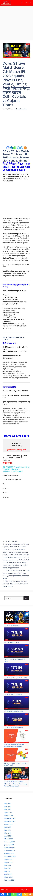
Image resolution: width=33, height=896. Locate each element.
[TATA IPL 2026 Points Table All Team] (16, 651)
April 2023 (8, 836)
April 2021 (8, 874)
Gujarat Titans (20, 549)
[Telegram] (21, 147)
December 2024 (9, 818)
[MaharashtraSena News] (6, 3)
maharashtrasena (12, 560)
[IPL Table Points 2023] (16, 634)
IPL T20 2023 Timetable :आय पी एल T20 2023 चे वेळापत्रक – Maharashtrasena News (16, 469)
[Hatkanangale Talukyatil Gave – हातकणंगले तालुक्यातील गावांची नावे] (16, 736)
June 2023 (7, 830)
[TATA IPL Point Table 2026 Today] (16, 670)
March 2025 (8, 815)
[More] (25, 147)
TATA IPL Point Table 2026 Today (15, 678)
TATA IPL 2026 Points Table (13, 728)
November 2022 (10, 851)
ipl (19, 557)
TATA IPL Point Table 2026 (13, 694)
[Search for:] (14, 598)
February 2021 (9, 880)
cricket (7, 544)
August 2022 (8, 859)
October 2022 (9, 854)
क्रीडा (16, 541)
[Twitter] (18, 147)
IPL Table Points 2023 (11, 642)
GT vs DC (11, 549)
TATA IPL (22, 560)
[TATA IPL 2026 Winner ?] (16, 618)
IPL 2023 (11, 541)
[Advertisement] (16, 23)
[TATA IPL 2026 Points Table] (16, 720)
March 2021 (8, 877)
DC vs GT (21, 544)
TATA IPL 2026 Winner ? (12, 626)
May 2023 (7, 833)
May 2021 (7, 871)
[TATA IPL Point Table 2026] (16, 686)
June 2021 (7, 868)
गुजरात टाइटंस (12, 565)
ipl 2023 (23, 557)
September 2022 (10, 856)
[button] (21, 3)
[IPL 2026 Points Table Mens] (16, 703)
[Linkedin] (11, 147)
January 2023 (9, 845)
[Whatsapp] (14, 147)
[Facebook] (8, 147)
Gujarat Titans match (10, 552)
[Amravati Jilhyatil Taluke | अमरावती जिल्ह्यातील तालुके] (16, 755)
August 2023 (8, 824)
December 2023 (9, 821)
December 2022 (9, 848)
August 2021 (8, 862)
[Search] (26, 598)
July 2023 (7, 827)
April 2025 (8, 812)
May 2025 (7, 809)
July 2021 (7, 865)
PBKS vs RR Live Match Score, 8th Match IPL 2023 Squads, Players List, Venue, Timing (15, 583)
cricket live (14, 544)
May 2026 (7, 804)
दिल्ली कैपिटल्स (20, 565)
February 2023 (9, 842)
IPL (6, 541)
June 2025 (7, 807)
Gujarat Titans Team (15, 555)
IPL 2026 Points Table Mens (13, 711)
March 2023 (8, 839)
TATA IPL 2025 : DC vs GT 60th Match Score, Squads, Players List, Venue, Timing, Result (15, 784)
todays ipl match (15, 563)
